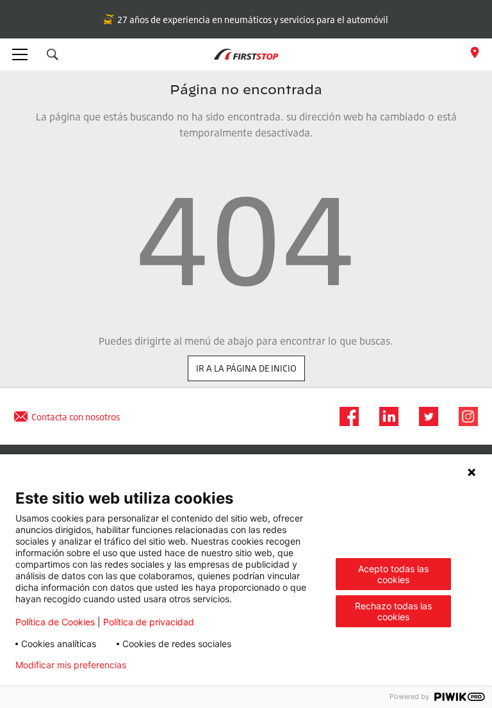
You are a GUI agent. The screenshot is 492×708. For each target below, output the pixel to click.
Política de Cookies (55, 621)
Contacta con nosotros (75, 416)
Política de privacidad (148, 621)
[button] (52, 54)
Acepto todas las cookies (393, 574)
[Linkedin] (385, 416)
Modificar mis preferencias (70, 665)
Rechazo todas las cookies (393, 611)
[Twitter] (424, 416)
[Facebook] (345, 416)
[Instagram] (464, 416)
